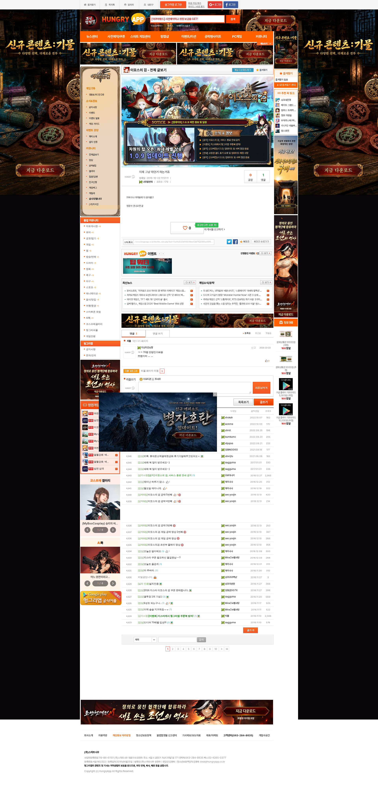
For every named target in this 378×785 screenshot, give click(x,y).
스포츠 (91, 287)
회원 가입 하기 (194, 3)
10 (215, 649)
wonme (228, 424)
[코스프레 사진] (100, 502)
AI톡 (90, 318)
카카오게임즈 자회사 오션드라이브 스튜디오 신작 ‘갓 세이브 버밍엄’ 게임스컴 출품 (163, 295)
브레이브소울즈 (183, 25)
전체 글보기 (158, 70)
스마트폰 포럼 (93, 311)
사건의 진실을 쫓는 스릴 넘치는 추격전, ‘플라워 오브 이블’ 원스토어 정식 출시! (238, 303)
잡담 (91, 160)
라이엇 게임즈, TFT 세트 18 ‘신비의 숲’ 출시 (147, 299)
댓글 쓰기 (158, 333)
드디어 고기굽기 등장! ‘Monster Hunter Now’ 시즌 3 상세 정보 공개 (235, 295)
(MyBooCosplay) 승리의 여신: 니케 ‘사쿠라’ (107, 523)
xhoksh (228, 417)
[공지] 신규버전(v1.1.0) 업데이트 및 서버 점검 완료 (225, 148)
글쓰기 (263, 402)
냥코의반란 (229, 583)
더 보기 (190, 282)
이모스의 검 (138, 70)
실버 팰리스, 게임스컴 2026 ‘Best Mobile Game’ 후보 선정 (155, 303)
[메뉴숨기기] (265, 43)
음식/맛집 (92, 299)
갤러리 (92, 171)
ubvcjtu (228, 456)
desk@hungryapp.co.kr (212, 761)
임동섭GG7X (230, 590)
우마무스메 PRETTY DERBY (289, 120)
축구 (90, 275)
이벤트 (92, 112)
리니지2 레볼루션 (289, 125)
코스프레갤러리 (94, 324)
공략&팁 (92, 165)
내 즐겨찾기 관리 (286, 85)
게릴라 (92, 193)
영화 (90, 269)
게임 (90, 244)
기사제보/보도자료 (191, 735)
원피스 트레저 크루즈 (289, 110)
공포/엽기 (92, 238)
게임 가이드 (94, 123)
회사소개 (88, 735)
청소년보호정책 (143, 735)
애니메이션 (93, 293)
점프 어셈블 (286, 115)
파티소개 (93, 136)
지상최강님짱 (147, 347)
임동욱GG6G (231, 449)
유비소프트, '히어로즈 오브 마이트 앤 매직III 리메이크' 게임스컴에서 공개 (159, 290)
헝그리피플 (92, 330)
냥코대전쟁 (286, 100)
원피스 (170, 25)
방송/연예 (92, 256)
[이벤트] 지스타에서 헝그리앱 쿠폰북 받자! (222, 144)
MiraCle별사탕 (231, 557)
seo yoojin (230, 494)
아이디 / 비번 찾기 (196, 6)
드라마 (91, 263)
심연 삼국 (99, 468)
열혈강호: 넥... (101, 454)
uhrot (227, 430)
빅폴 (226, 616)
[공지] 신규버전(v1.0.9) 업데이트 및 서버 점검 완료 (226, 157)
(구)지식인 (94, 204)
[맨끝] (226, 649)
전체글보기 (94, 154)
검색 (233, 19)
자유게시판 (93, 226)
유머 (90, 232)
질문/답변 (93, 176)
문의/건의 (91, 355)
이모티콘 (147, 379)
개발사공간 (264, 735)
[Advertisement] (197, 513)
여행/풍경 (92, 305)
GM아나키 (229, 475)
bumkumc (230, 436)
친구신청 (93, 182)
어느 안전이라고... (100, 576)
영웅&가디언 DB (97, 94)
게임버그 (93, 187)
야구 (90, 281)
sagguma (230, 462)
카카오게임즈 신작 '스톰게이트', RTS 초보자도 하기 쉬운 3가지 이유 (234, 299)
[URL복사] (168, 242)
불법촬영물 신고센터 (167, 735)
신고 (253, 347)
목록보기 (243, 402)
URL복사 (129, 242)
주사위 (157, 379)
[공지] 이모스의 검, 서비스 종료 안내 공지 (221, 140)
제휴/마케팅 (212, 735)
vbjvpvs (228, 443)
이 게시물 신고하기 (214, 229)
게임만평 (90, 336)
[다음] (221, 649)
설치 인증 (93, 142)
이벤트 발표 (94, 118)
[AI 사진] (100, 560)
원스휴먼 (285, 130)
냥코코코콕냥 (230, 577)
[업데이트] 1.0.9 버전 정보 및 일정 (189, 122)
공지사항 (93, 107)
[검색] (201, 639)
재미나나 (228, 481)
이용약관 (102, 735)
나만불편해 (148, 181)
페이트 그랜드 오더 (289, 105)
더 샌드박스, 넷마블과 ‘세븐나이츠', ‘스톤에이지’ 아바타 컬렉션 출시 (233, 290)
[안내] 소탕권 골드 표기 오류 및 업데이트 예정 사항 (225, 153)
